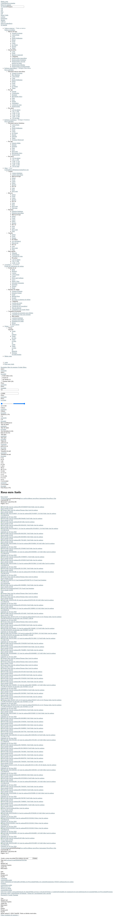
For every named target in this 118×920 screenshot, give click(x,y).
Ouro (13, 100)
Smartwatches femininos (19, 60)
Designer (14, 95)
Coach (14, 276)
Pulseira (14, 145)
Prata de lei (15, 243)
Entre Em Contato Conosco (9, 892)
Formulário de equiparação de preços (69, 892)
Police (13, 183)
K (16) (3, 464)
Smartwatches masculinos (19, 58)
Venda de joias (14, 337)
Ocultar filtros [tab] (22, 367)
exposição (4, 370)
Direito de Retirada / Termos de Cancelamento (28, 893)
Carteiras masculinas (18, 319)
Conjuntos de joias (17, 256)
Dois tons (14, 208)
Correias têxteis (16, 304)
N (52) (3, 471)
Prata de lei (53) (5, 433)
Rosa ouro (15, 151)
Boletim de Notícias (12, 882)
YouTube (24, 860)
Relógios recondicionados (16, 353)
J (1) (2, 463)
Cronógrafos (15, 93)
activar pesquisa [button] (10, 3)
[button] (59, 8)
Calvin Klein (15, 35)
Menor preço (32, 498)
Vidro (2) (3, 441)
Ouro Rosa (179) (6, 487)
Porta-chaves (15, 324)
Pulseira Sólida (16, 143)
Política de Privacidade (28, 882)
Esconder (3, 374)
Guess (13, 43)
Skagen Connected (17, 55)
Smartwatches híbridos (18, 65)
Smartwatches (16, 106)
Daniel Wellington (17, 38)
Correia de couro (17, 105)
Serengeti (14, 284)
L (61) (2, 466)
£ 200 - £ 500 (16, 116)
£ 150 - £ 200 (16, 115)
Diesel (13, 40)
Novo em (22, 498)
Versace (14, 286)
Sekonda (14, 136)
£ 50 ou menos (16, 110)
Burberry (14, 271)
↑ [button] (18, 915)
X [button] (1, 6)
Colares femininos (17, 173)
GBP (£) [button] (3, 22)
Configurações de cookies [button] (66, 882)
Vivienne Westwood (18, 140)
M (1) (2, 468)
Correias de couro (17, 303)
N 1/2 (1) (3, 473)
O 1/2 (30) (4, 476)
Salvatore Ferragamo (18, 283)
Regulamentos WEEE (52, 882)
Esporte (14, 91)
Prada (13, 288)
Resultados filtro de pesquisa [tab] (9, 367)
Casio (13, 36)
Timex (13, 48)
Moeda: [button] (3, 20)
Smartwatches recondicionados (21, 66)
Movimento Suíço (17, 96)
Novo (26, 498)
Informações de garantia (87, 892)
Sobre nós (4, 882)
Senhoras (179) (5, 414)
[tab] (59, 369)
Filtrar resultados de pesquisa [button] (9, 915)
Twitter (14, 860)
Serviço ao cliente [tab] (6, 888)
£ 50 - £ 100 (15, 111)
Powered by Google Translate (9, 895)
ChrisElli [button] (4, 6)
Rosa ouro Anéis (9, 364)
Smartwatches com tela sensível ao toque (18, 62)
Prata (13, 98)
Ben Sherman (16, 75)
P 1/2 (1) (3, 477)
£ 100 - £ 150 (16, 113)
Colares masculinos (17, 175)
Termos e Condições (52, 892)
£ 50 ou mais (15, 118)
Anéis (6, 362)
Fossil (13, 41)
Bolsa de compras (6, 5)
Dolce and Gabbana (17, 278)
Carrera (14, 273)
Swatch (14, 298)
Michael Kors (16, 296)
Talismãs (14, 253)
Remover (9, 423)
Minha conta (4, 1)
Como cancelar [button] (46, 893)
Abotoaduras (15, 254)
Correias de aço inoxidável (19, 306)
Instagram (18, 860)
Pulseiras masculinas (18, 213)
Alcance (3, 498)
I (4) (2, 461)
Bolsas (14, 323)
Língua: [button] (3, 17)
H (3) (2, 459)
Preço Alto (53, 498)
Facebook (9, 860)
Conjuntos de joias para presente (21, 314)
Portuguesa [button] (4, 18)
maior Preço (46, 498)
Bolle (13, 269)
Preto (13, 226)
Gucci (13, 279)
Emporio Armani (17, 293)
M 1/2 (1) (3, 469)
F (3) (2, 458)
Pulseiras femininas (17, 211)
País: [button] (2, 12)
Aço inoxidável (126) (7, 431)
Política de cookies (40, 882)
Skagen (14, 46)
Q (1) (2, 479)
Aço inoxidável (16, 241)
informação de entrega (23, 892)
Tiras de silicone (16, 308)
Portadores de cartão (18, 321)
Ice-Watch (15, 45)
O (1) (2, 474)
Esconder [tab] (9, 880)
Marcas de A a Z (5, 887)
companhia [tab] (4, 878)
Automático (15, 103)
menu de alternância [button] (6, 23)
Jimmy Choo (15, 281)
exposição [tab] (4, 880)
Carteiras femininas (17, 318)
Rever (20, 882)
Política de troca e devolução (38, 892)
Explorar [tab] (3, 883)
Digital (14, 101)
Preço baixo (39, 498)
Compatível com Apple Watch (20, 309)
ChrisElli (3, 3)
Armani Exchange (17, 33)
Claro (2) (3, 449)
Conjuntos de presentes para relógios (22, 313)
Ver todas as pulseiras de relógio (21, 299)
